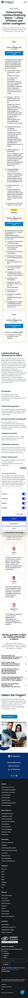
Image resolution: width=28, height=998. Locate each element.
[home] (7, 2)
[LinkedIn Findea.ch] (16, 776)
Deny (14, 528)
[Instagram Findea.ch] (11, 776)
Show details (19, 514)
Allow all (14, 518)
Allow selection (14, 523)
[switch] (24, 498)
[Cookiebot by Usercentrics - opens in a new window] (20, 468)
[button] (25, 2)
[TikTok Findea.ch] (14, 776)
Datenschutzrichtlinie (12, 969)
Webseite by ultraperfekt (18, 980)
